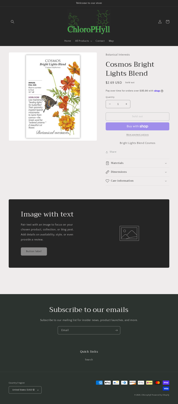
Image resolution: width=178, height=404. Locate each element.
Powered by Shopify (160, 395)
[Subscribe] (116, 330)
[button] (12, 22)
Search (89, 359)
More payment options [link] (137, 135)
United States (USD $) (23, 390)
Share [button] (113, 152)
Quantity (110, 97)
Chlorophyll (146, 395)
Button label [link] (34, 251)
